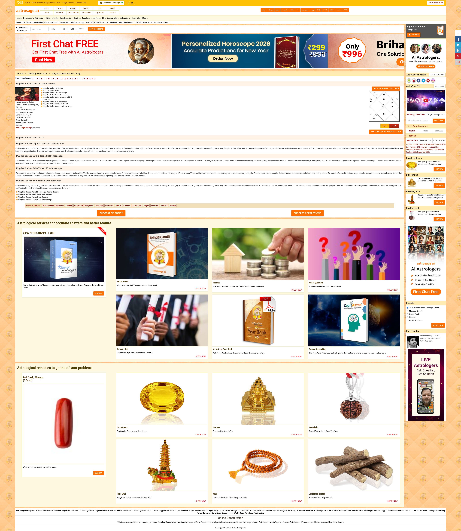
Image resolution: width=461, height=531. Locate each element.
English (412, 131)
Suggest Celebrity (111, 213)
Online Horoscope (101, 22)
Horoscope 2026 (54, 3)
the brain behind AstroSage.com (430, 338)
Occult (55, 18)
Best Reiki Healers (336, 522)
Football (164, 206)
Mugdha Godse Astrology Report (55, 104)
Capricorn (86, 13)
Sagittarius (73, 13)
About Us (426, 511)
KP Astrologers (307, 522)
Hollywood (78, 206)
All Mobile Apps (437, 75)
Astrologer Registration (254, 513)
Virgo (112, 8)
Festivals (136, 18)
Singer (146, 206)
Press (166, 511)
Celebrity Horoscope (37, 73)
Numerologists (215, 522)
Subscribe (439, 86)
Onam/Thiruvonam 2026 (428, 149)
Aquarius (99, 13)
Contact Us (417, 511)
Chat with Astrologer (111, 3)
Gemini (73, 8)
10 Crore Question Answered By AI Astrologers (268, 511)
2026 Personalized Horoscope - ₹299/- (424, 308)
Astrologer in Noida (99, 511)
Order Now (438, 325)
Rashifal (27, 3)
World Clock (52, 511)
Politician (60, 206)
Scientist (154, 206)
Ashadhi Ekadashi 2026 (437, 144)
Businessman (48, 206)
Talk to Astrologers (125, 522)
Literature (109, 206)
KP (103, 18)
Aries (46, 8)
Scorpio (60, 13)
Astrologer (136, 206)
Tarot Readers (202, 522)
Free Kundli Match (115, 511)
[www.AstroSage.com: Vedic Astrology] (20, 2)
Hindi (425, 131)
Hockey (173, 206)
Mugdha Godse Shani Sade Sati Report (35, 194)
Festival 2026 (412, 140)
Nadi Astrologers (321, 522)
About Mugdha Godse (51, 90)
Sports (118, 206)
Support (225, 513)
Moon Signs (147, 22)
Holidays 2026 (425, 140)
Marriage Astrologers (186, 522)
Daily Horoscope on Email (436, 115)
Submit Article (405, 511)
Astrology (39, 18)
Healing (77, 18)
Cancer (86, 8)
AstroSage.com (241, 528)
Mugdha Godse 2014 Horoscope (55, 101)
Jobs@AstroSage (236, 513)
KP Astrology (157, 511)
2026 (48, 18)
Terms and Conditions (212, 513)
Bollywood (89, 206)
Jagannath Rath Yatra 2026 (417, 144)
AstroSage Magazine (418, 126)
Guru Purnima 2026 (413, 147)
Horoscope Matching (35, 22)
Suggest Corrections (307, 213)
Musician (99, 206)
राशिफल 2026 (63, 22)
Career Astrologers (245, 522)
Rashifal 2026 (42, 3)
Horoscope (28, 18)
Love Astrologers (229, 522)
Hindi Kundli (128, 22)
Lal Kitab (138, 22)
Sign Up (439, 3)
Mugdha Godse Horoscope (53, 88)
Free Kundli (20, 22)
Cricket (69, 206)
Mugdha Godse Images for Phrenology (57, 106)
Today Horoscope (68, 3)
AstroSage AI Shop (161, 22)
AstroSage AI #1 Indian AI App (182, 511)
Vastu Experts (275, 522)
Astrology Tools (383, 511)
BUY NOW (98, 293)
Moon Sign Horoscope (142, 511)
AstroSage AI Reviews (296, 511)
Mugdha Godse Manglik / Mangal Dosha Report (38, 192)
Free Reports (65, 18)
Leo (99, 8)
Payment (434, 511)
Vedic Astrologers (261, 522)
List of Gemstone (39, 511)
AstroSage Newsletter (416, 115)
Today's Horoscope (77, 22)
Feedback (395, 511)
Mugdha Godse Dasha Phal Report (33, 197)
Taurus (60, 8)
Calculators (125, 18)
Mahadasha (73, 511)
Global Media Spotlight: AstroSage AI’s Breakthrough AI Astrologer (221, 511)
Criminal (126, 206)
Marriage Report (415, 311)
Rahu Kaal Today (116, 22)
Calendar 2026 (81, 3)
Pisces (113, 13)
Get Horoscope (96, 29)
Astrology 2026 (370, 511)
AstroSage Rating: (24, 128)
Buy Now (415, 35)
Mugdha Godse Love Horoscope (55, 92)
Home (18, 18)
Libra (47, 13)
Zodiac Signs (84, 511)
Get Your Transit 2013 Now (386, 88)
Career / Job (414, 314)
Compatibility (112, 18)
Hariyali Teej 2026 (428, 147)
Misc (144, 18)
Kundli (34, 3)
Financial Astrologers (291, 522)
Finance (412, 317)
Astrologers (63, 511)
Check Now (201, 289)
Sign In (432, 3)
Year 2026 (439, 131)
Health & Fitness (415, 320)
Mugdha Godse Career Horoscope (56, 95)
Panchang (86, 18)
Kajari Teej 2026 (423, 152)
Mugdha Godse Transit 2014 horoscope (35, 200)
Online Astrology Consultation (164, 522)
